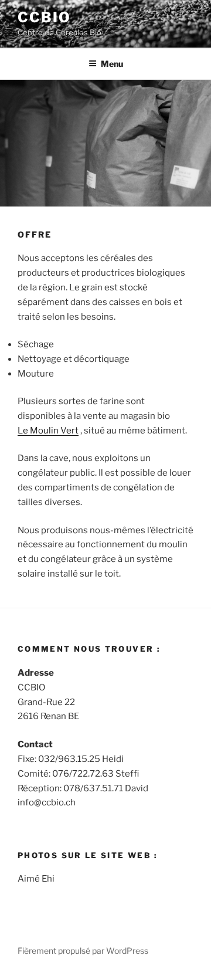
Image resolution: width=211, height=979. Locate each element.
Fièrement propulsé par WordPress (83, 951)
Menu (112, 64)
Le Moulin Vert (48, 430)
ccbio (44, 17)
